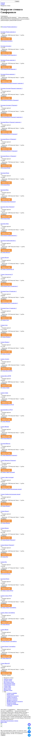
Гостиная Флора (5, 173)
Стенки (3, 4)
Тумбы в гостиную (12, 697)
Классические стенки (9, 683)
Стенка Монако (5, 426)
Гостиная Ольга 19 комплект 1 (9, 291)
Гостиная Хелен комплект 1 (8, 74)
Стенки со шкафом (12, 693)
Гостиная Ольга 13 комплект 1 (9, 308)
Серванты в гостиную (13, 696)
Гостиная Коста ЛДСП (7, 409)
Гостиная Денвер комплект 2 (8, 32)
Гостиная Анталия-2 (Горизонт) (9, 105)
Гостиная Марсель (5, 443)
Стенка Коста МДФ (6, 376)
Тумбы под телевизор (12, 704)
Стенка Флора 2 (5, 511)
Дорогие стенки (8, 679)
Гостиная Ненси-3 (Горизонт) (8, 139)
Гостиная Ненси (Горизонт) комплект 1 (11, 122)
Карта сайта (4, 722)
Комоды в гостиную (12, 698)
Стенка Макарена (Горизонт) (8, 460)
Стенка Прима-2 (5, 342)
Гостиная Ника (5, 190)
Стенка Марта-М (5, 663)
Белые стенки (10, 694)
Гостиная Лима (5, 223)
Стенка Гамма (4, 392)
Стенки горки (7, 687)
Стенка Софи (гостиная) (7, 477)
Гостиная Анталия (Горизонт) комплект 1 (12, 88)
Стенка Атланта (5, 359)
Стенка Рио (4, 562)
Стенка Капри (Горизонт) (7, 545)
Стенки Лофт (7, 686)
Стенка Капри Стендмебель (8, 646)
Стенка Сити (4, 325)
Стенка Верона (5, 528)
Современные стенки (9, 684)
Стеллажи (9, 705)
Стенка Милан (4, 629)
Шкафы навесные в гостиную (15, 701)
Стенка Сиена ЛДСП (6, 595)
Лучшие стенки (8, 680)
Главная (3, 3)
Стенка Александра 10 (7, 274)
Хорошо (3, 735)
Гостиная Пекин (5, 578)
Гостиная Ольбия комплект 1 (8, 240)
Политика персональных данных (9, 720)
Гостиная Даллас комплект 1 (8, 60)
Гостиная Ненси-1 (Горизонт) (8, 156)
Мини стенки (7, 689)
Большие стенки (8, 690)
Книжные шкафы (11, 702)
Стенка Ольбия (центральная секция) (10, 494)
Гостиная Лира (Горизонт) (7, 206)
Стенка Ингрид (5, 257)
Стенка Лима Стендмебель (8, 612)
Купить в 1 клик (6, 38)
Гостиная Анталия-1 (6, 46)
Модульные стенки (9, 682)
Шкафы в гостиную (12, 700)
